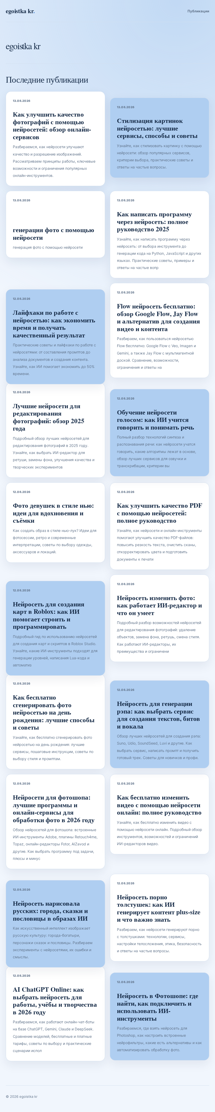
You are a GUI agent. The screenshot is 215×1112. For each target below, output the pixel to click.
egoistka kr (20, 10)
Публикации (198, 11)
